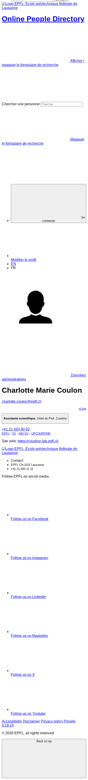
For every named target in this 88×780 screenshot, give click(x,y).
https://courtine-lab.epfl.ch (38, 441)
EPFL (5, 433)
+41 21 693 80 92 (16, 429)
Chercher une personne (21, 104)
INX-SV (24, 433)
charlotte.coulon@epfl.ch (22, 401)
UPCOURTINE (41, 433)
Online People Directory (43, 19)
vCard (82, 408)
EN (13, 264)
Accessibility (12, 721)
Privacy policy (52, 721)
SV (14, 433)
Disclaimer (31, 721)
